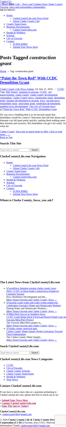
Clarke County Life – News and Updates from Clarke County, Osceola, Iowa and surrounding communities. (31, 5)
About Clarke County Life (26, 21)
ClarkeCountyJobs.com (25, 29)
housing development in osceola (22, 100)
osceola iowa (52, 100)
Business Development (18, 27)
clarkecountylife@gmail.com (17, 414)
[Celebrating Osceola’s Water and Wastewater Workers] (32, 302)
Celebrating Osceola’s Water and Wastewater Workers (33, 305)
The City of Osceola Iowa (42, 106)
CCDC (60, 89)
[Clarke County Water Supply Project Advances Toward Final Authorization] (21, 328)
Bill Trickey (12, 92)
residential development (48, 103)
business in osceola (28, 92)
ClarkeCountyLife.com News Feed (30, 18)
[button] (7, 10)
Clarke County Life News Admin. (17, 89)
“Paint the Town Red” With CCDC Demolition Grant (28, 80)
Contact (10, 41)
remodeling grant (8, 103)
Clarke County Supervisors (20, 373)
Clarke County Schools (18, 371)
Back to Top (6, 137)
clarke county (22, 95)
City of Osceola (14, 38)
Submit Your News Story (25, 47)
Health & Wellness (15, 32)
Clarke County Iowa (23, 97)
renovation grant (26, 103)
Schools (10, 35)
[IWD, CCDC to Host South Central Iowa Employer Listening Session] (31, 288)
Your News (12, 379)
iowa (42, 100)
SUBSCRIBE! (20, 44)
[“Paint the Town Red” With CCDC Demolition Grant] (28, 109)
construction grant (44, 97)
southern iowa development (14, 106)
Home (9, 15)
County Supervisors (16, 24)
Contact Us (5, 1)
